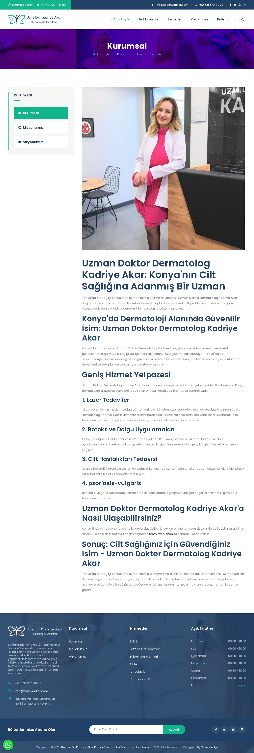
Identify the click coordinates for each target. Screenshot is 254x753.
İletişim (223, 19)
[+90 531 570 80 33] (35, 19)
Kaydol (174, 730)
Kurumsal (123, 54)
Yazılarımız (199, 19)
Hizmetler (174, 19)
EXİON (134, 641)
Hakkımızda (148, 19)
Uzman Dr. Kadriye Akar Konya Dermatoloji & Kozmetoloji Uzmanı (106, 747)
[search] (242, 19)
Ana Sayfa (121, 19)
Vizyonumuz (33, 142)
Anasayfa (103, 54)
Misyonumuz (33, 127)
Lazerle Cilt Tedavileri (145, 649)
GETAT (134, 664)
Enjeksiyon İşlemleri (144, 656)
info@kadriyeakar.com (172, 5)
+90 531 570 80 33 (210, 5)
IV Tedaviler (138, 671)
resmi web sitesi (161, 534)
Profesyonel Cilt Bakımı (146, 679)
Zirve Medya (209, 747)
